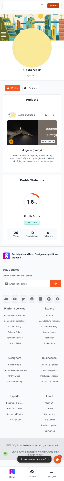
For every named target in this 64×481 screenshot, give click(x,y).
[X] (23, 299)
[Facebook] (57, 299)
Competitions (49, 332)
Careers (49, 408)
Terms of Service (15, 337)
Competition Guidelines (14, 321)
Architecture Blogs (49, 326)
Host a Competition (49, 370)
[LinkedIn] (40, 299)
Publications (49, 343)
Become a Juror (14, 408)
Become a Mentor (14, 414)
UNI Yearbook (14, 376)
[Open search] (42, 5)
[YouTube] (14, 299)
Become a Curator (14, 403)
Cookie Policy (14, 326)
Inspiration (49, 337)
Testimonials (49, 431)
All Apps (49, 315)
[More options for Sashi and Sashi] (53, 114)
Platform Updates (49, 425)
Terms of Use (15, 343)
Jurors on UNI (14, 419)
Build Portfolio (14, 364)
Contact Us (49, 414)
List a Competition (49, 381)
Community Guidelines (14, 315)
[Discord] (6, 299)
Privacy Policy (14, 332)
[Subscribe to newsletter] (55, 283)
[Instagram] (49, 299)
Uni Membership (14, 381)
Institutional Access (49, 376)
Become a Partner (49, 364)
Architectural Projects (49, 321)
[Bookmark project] (46, 114)
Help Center (49, 419)
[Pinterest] (31, 299)
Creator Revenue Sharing (15, 370)
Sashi (21, 114)
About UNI (49, 403)
